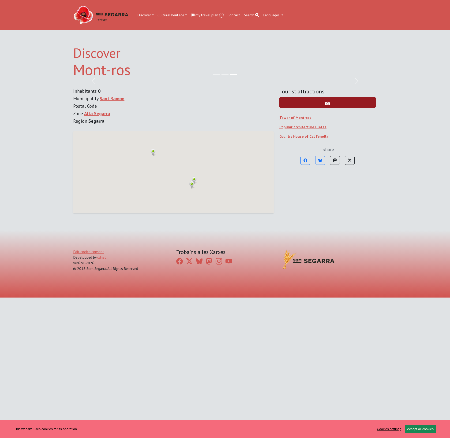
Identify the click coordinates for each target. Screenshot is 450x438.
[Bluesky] (320, 160)
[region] (225, 429)
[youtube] (228, 261)
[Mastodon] (335, 160)
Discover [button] (144, 15)
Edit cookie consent (88, 251)
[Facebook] (305, 160)
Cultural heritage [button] (171, 15)
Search (249, 15)
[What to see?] (327, 102)
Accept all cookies (420, 429)
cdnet (101, 257)
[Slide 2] (233, 74)
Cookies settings (389, 429)
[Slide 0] (216, 74)
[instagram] (219, 261)
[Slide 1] (225, 74)
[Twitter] (350, 160)
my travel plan (208, 15)
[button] (194, 180)
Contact (234, 15)
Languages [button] (272, 15)
